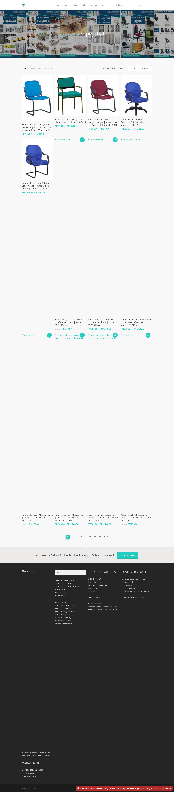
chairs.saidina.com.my (63, 621)
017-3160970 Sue (128, 585)
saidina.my (59, 605)
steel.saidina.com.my (63, 617)
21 (100, 537)
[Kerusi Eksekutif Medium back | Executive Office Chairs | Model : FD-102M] (136, 227)
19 (90, 537)
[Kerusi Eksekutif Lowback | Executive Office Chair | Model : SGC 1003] (136, 422)
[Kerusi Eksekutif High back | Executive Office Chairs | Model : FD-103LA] (136, 95)
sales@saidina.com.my (135, 597)
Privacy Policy (60, 592)
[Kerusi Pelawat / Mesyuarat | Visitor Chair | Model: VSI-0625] (70, 95)
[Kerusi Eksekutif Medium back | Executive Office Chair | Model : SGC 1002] (37, 422)
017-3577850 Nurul (129, 588)
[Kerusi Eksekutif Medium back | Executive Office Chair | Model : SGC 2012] (70, 422)
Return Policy (60, 595)
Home (24, 68)
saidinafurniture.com (63, 608)
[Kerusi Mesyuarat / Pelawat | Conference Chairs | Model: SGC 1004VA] (70, 227)
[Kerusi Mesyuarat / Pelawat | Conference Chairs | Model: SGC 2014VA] (103, 227)
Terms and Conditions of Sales (67, 586)
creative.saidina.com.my (64, 624)
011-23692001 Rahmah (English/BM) (136, 591)
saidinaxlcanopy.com (63, 614)
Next (106, 537)
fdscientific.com (71, 605)
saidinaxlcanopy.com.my (64, 611)
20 (95, 537)
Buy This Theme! (128, 555)
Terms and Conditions (63, 583)
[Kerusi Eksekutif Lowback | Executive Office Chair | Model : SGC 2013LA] (103, 422)
